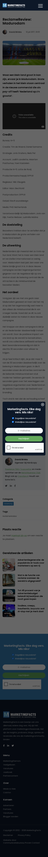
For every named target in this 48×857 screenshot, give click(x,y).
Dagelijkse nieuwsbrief (25, 418)
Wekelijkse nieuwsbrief (25, 422)
